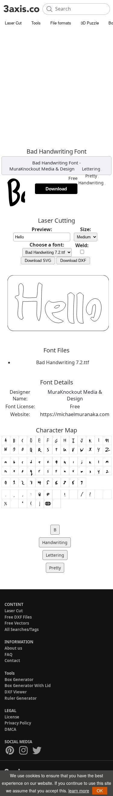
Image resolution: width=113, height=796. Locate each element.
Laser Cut (13, 23)
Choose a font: (47, 244)
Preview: (42, 229)
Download (56, 188)
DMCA (10, 729)
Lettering (91, 169)
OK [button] (100, 791)
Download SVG (38, 260)
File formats (60, 23)
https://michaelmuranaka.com (74, 414)
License (12, 717)
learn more (78, 791)
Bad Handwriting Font (55, 163)
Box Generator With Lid (28, 685)
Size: (85, 229)
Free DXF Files (18, 617)
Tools (36, 23)
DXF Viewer (16, 692)
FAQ (8, 654)
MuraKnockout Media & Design (41, 169)
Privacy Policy (18, 723)
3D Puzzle (90, 23)
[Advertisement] (56, 88)
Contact (12, 660)
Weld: (82, 245)
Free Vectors (17, 623)
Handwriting (91, 183)
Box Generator (19, 679)
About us (13, 648)
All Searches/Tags (22, 629)
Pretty (91, 176)
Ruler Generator (21, 698)
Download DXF (73, 260)
